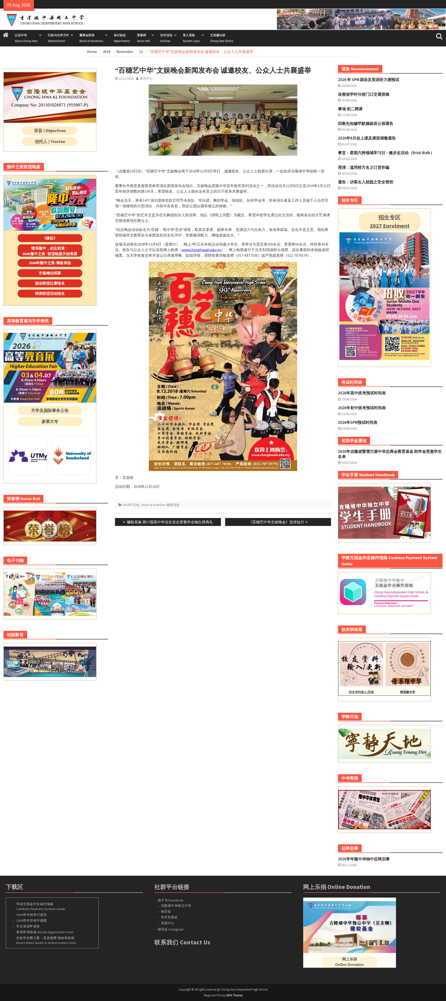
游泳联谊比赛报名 (50, 283)
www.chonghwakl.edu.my (201, 249)
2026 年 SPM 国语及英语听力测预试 (368, 79)
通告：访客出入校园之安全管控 (365, 182)
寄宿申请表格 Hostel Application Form (45, 932)
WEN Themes (234, 995)
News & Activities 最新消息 (161, 505)
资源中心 (167, 923)
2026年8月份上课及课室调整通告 (367, 138)
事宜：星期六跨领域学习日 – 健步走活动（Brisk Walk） (386, 152)
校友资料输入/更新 (361, 692)
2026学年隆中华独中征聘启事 (364, 859)
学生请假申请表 (28, 926)
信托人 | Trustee (50, 141)
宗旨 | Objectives (50, 130)
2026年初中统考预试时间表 (362, 407)
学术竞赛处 (169, 917)
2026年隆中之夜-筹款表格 (50, 262)
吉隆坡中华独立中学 (176, 906)
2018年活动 (131, 505)
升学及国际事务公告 (50, 410)
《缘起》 (50, 238)
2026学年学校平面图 (31, 920)
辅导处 (166, 911)
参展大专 (50, 421)
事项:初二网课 (350, 108)
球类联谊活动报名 (50, 293)
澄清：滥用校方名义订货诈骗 (363, 167)
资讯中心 (146, 78)
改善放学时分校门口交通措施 (363, 94)
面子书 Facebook (171, 900)
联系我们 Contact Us (182, 942)
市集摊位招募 (50, 273)
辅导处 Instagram (171, 929)
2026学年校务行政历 (31, 915)
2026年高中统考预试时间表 (362, 392)
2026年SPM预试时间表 (357, 422)
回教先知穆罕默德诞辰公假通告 (365, 123)
